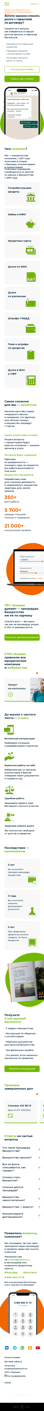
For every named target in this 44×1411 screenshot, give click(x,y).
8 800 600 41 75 (14, 1277)
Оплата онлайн (12, 1357)
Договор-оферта (13, 1361)
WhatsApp (11, 1272)
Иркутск (34, 4)
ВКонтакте (30, 1272)
